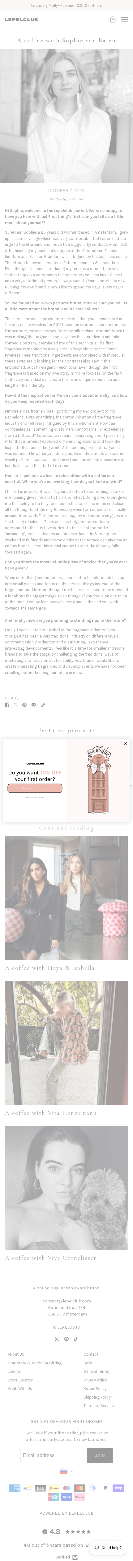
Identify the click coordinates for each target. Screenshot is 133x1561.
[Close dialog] (125, 743)
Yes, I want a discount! (35, 788)
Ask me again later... (35, 797)
